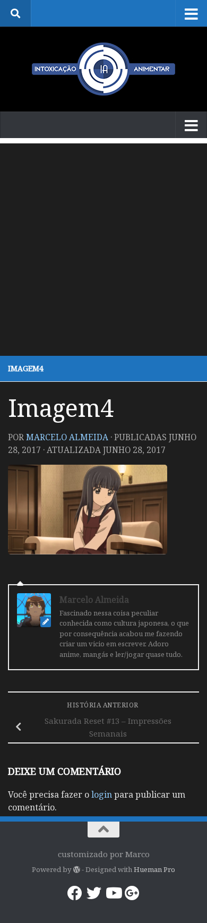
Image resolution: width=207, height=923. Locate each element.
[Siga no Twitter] (94, 893)
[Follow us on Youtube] (113, 893)
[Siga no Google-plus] (132, 893)
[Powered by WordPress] (76, 869)
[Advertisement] (103, 247)
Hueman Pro (154, 869)
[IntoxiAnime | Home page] (103, 69)
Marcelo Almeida (67, 437)
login (101, 794)
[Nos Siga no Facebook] (74, 893)
